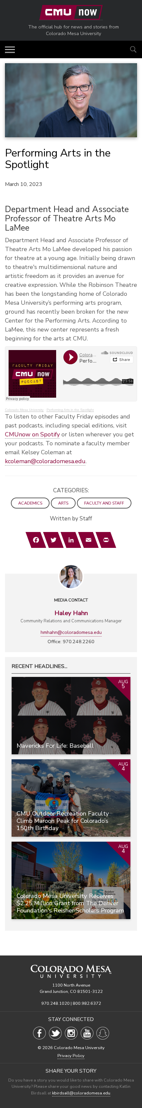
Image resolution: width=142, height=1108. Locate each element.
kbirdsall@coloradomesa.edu (81, 1093)
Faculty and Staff (104, 503)
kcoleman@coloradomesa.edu (45, 461)
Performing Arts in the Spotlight (70, 410)
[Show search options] (133, 49)
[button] (10, 50)
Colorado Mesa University (24, 410)
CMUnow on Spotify (32, 434)
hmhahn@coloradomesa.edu (71, 632)
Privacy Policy (71, 1056)
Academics (30, 503)
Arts (63, 503)
